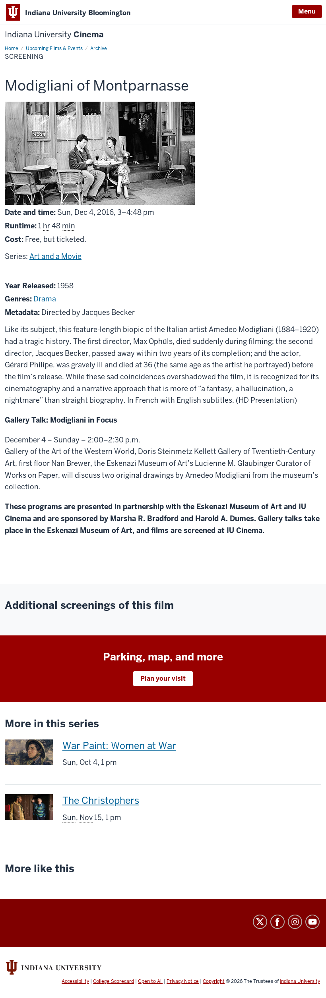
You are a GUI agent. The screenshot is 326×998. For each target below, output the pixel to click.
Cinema (54, 34)
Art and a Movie (55, 256)
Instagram (295, 922)
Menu (307, 11)
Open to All (150, 981)
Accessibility (75, 981)
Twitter (260, 922)
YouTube (312, 922)
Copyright (214, 981)
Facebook (277, 922)
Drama (44, 298)
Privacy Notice (183, 981)
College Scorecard (113, 981)
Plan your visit (163, 678)
